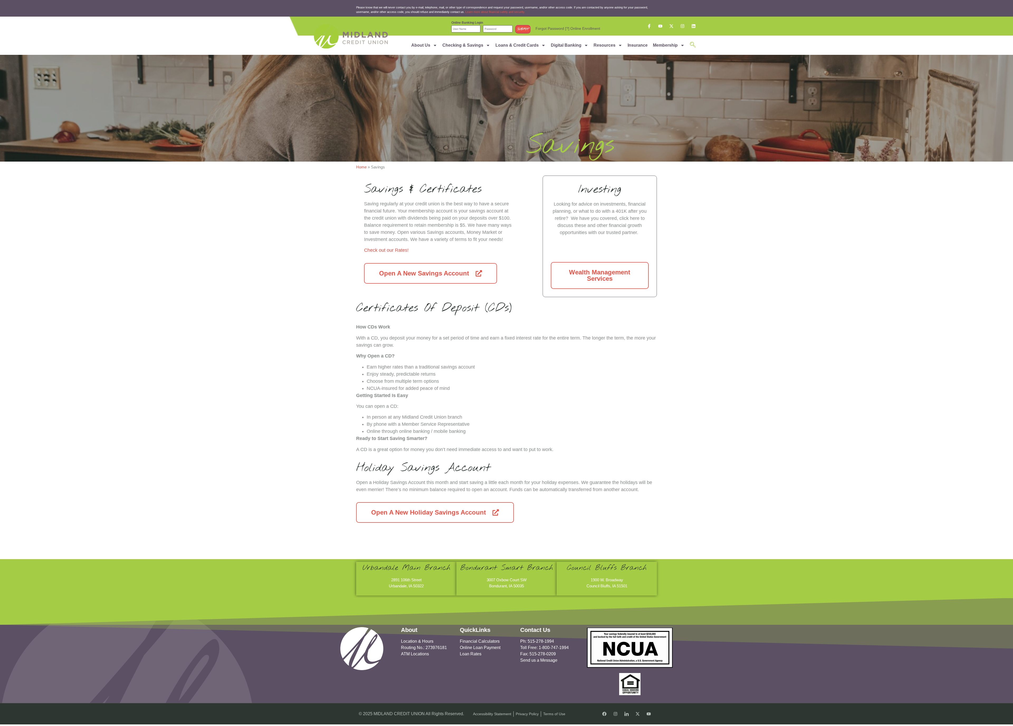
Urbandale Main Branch (406, 568)
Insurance (638, 45)
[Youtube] (660, 26)
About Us (420, 45)
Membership (665, 45)
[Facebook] (604, 714)
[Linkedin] (693, 26)
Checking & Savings (462, 45)
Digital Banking (566, 45)
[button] (693, 45)
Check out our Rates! (386, 250)
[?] (567, 28)
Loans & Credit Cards (517, 45)
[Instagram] (682, 26)
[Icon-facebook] (649, 26)
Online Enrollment (585, 28)
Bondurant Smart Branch (506, 568)
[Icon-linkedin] (626, 714)
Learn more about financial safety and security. (495, 11)
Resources (604, 45)
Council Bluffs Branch (607, 568)
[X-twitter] (671, 26)
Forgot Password (550, 28)
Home (361, 167)
